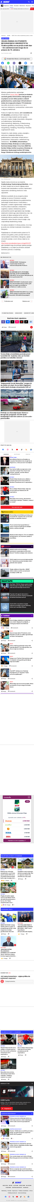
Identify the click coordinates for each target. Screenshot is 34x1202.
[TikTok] (26, 321)
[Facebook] (8, 321)
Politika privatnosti (12, 1192)
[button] (31, 53)
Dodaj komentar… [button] (10, 981)
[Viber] (3, 321)
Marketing (4, 1190)
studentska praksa (7, 313)
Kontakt (9, 1190)
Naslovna (3, 35)
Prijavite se (7, 1108)
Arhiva (30, 1190)
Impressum (15, 1190)
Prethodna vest (8, 301)
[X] (12, 321)
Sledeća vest (26, 301)
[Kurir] (5, 2)
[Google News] (31, 321)
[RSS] (26, 449)
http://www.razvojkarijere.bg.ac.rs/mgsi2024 (15, 243)
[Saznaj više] (32, 1083)
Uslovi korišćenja (22, 1192)
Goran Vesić (14, 94)
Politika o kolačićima (23, 1190)
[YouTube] (22, 321)
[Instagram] (17, 321)
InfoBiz (8, 35)
